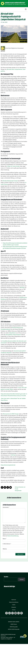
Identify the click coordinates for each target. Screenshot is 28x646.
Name (4, 538)
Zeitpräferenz (12, 333)
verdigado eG (9, 638)
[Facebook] (6, 613)
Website (5, 549)
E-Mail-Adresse (7, 543)
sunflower (11, 637)
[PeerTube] (18, 613)
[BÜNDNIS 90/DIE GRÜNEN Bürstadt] (2, 3)
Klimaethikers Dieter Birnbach (13, 334)
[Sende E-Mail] (10, 487)
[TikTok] (9, 613)
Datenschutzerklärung (12, 536)
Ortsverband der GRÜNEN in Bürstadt (15, 4)
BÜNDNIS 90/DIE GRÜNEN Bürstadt (15, 3)
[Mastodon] (21, 613)
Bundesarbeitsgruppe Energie (10, 180)
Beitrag (16, 487)
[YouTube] (15, 613)
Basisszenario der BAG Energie (10, 414)
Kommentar (6, 507)
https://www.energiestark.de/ (8, 465)
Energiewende (18, 490)
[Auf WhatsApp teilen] (7, 487)
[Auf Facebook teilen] (2, 487)
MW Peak (22, 287)
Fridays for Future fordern (13, 166)
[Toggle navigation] (25, 9)
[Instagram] (12, 613)
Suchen (6, 577)
